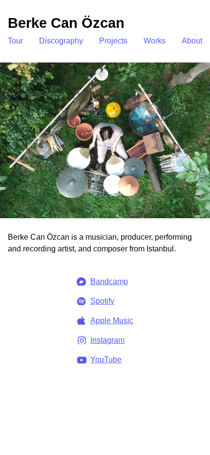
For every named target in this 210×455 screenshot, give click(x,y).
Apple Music (111, 320)
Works (155, 41)
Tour (15, 41)
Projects (113, 41)
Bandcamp (109, 281)
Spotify (102, 301)
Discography (61, 41)
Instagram (107, 340)
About (192, 41)
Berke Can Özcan (66, 23)
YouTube (106, 359)
